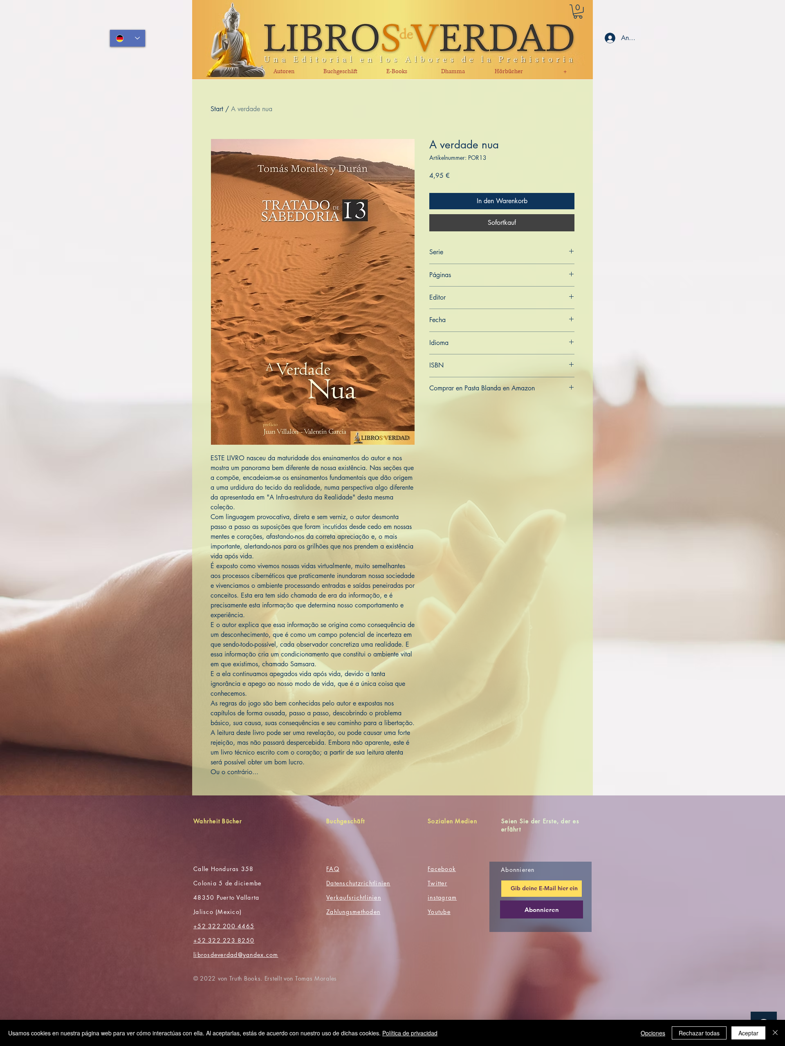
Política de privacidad (409, 1033)
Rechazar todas (699, 1033)
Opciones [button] (653, 1033)
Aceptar (748, 1033)
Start (217, 109)
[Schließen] (775, 1032)
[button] (578, 11)
